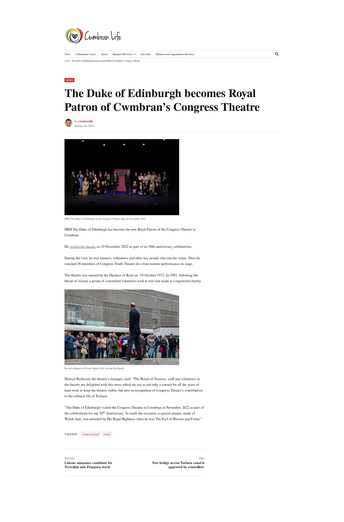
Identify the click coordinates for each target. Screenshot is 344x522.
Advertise (145, 54)
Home (67, 60)
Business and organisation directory (175, 54)
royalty (107, 434)
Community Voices (85, 54)
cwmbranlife (85, 121)
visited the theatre (83, 246)
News (67, 54)
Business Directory (123, 54)
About (104, 54)
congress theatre (91, 434)
